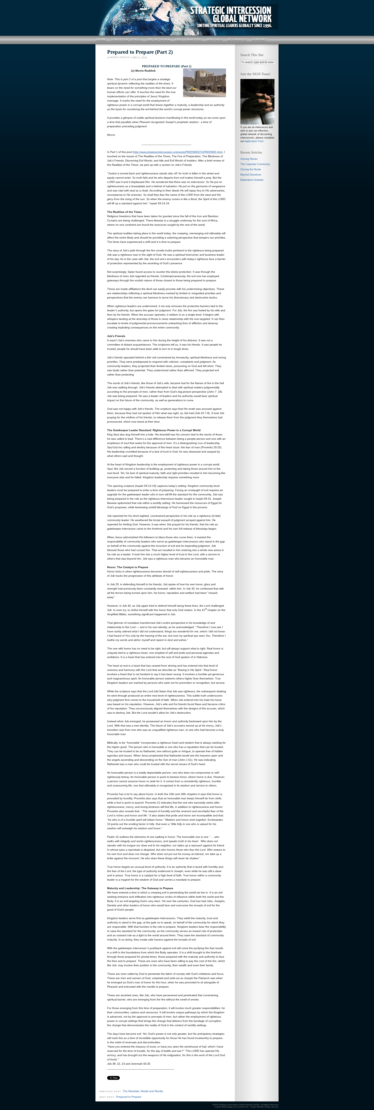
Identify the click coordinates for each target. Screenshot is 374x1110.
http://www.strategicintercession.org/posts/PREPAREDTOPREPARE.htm (178, 152)
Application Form (254, 141)
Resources (237, 39)
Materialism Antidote (251, 179)
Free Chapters (188, 39)
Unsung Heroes (249, 158)
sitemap (274, 1107)
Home (101, 39)
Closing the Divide (250, 169)
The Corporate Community (255, 164)
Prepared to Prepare (128, 1096)
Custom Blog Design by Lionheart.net (232, 1107)
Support (259, 39)
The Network (158, 39)
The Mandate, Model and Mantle (143, 1091)
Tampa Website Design (260, 1107)
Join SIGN (214, 39)
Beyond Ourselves (250, 174)
